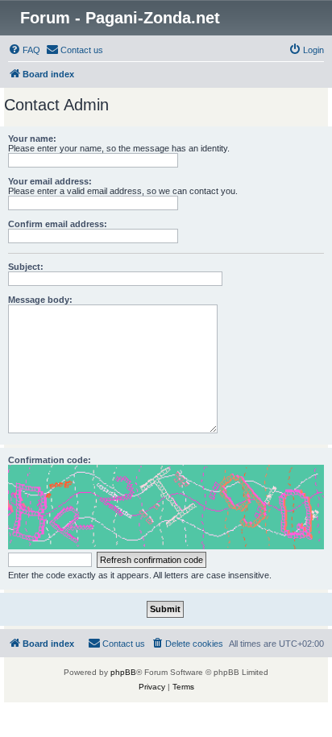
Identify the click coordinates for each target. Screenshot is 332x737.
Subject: (26, 266)
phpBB (123, 672)
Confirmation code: (49, 460)
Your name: (32, 138)
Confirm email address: (57, 224)
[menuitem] (24, 50)
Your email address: (50, 181)
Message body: (40, 299)
